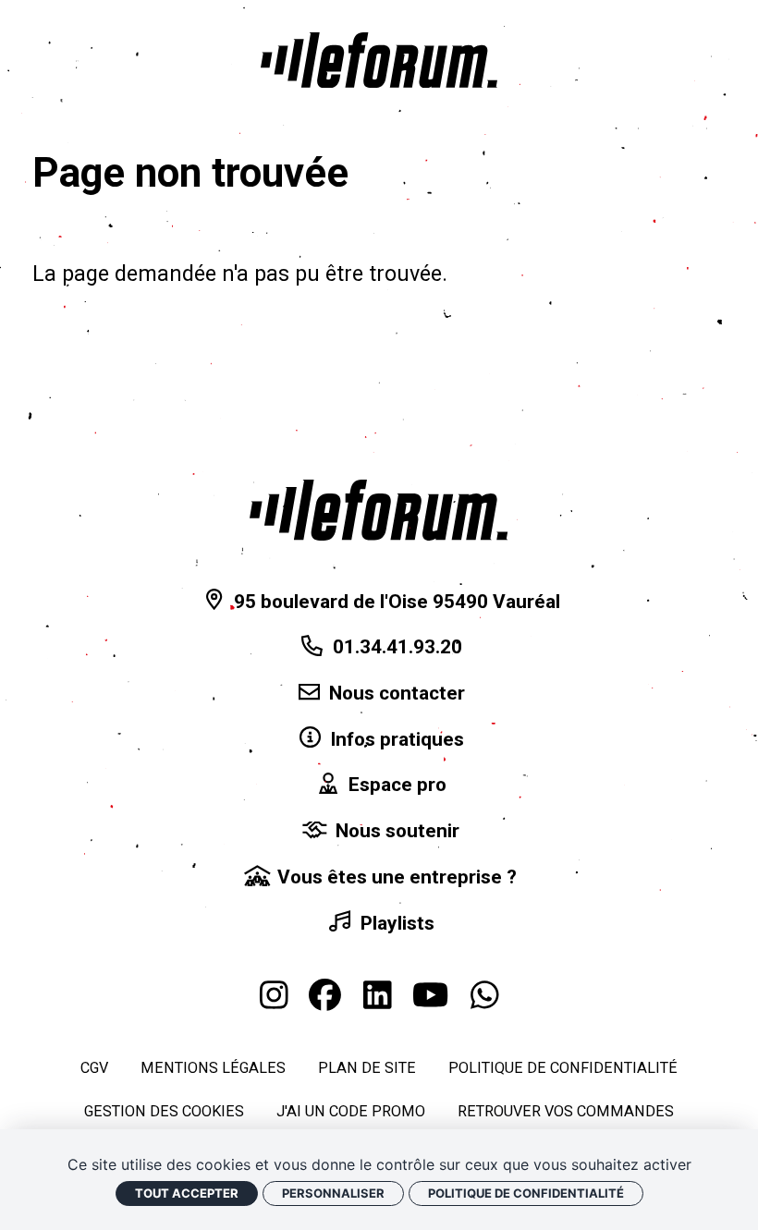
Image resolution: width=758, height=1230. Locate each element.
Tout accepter (186, 1193)
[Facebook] (325, 996)
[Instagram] (274, 996)
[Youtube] (430, 996)
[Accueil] (379, 60)
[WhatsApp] (485, 996)
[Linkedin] (377, 996)
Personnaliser (333, 1193)
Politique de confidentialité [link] (526, 1193)
